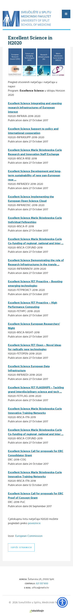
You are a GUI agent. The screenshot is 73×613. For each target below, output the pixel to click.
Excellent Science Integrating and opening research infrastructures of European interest (35, 107)
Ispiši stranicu (21, 547)
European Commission (29, 536)
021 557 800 (42, 583)
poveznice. (34, 523)
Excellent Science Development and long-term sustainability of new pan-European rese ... (34, 175)
